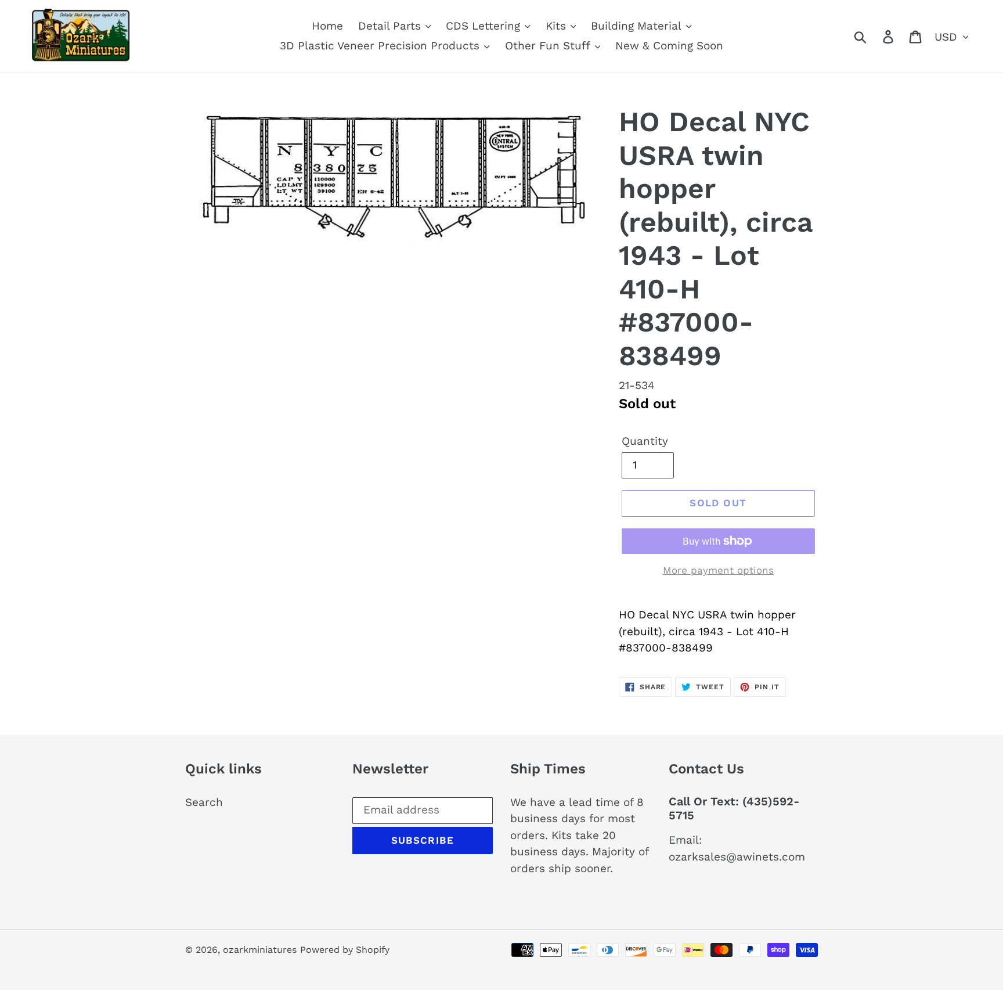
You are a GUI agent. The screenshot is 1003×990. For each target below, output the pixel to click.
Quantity (645, 441)
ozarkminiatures (260, 949)
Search (204, 802)
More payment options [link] (718, 570)
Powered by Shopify (344, 949)
